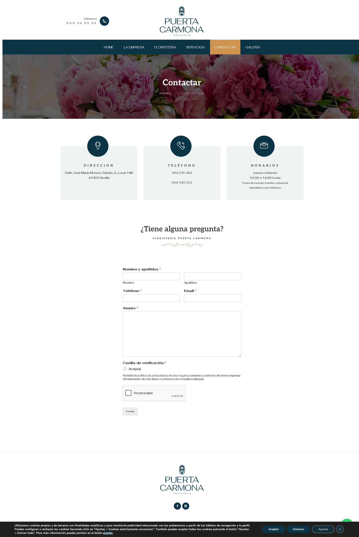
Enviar (130, 411)
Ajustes (323, 529)
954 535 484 (182, 173)
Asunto (130, 308)
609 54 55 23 (81, 23)
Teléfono (132, 291)
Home (165, 93)
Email (190, 291)
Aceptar (134, 369)
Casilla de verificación (144, 363)
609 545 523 (182, 182)
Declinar (298, 529)
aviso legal (179, 375)
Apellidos (190, 282)
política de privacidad (151, 375)
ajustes (108, 533)
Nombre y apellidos (142, 269)
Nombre (128, 282)
